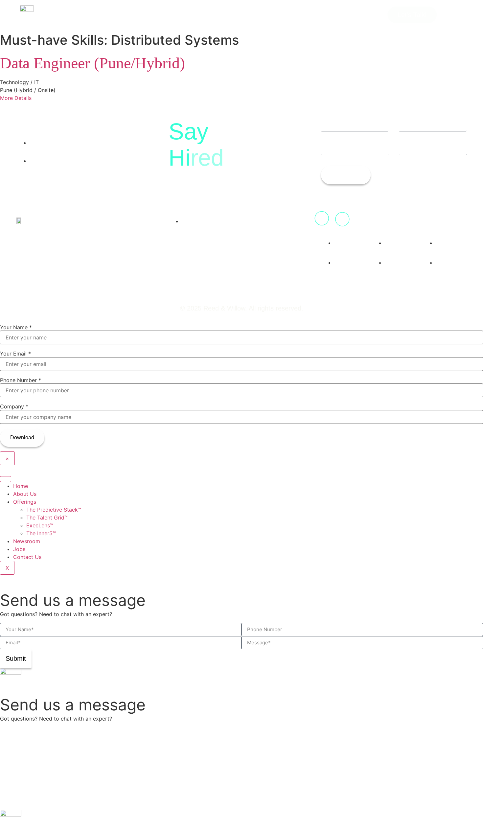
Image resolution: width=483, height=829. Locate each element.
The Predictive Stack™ (53, 509)
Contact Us (27, 557)
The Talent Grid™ (47, 517)
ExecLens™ (39, 525)
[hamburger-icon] (5, 479)
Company (14, 406)
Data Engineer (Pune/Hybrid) (92, 63)
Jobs (19, 549)
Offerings (24, 501)
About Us (24, 494)
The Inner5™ (41, 533)
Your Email (15, 353)
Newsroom (26, 541)
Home (20, 486)
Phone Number (20, 380)
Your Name (16, 327)
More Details (16, 98)
